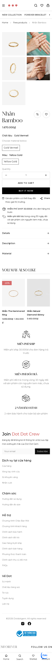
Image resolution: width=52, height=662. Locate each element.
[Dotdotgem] (13, 5)
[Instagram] (23, 623)
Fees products (20, 22)
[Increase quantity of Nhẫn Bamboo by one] (46, 175)
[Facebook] (29, 623)
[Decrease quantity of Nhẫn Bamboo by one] (6, 175)
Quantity (6, 169)
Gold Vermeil (11, 147)
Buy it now (26, 191)
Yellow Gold (10, 161)
